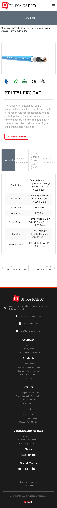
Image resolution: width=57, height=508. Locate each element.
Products (18, 28)
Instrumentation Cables (37, 28)
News (28, 449)
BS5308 (5, 31)
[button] (53, 5)
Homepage (6, 28)
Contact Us (28, 454)
